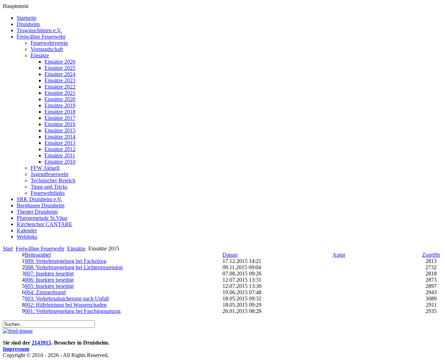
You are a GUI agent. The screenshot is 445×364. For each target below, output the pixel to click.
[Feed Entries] (18, 331)
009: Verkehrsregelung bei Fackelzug (65, 261)
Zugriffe (431, 255)
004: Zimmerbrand (45, 292)
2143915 (41, 343)
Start (8, 248)
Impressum (16, 349)
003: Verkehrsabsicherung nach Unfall (67, 298)
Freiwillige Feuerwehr (40, 248)
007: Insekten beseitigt (49, 273)
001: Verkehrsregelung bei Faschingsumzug (73, 311)
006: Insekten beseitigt (49, 280)
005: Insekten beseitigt (49, 286)
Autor (338, 255)
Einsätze (76, 248)
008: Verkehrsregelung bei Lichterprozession (74, 267)
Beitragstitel (38, 255)
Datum (229, 255)
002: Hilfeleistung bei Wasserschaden (66, 305)
